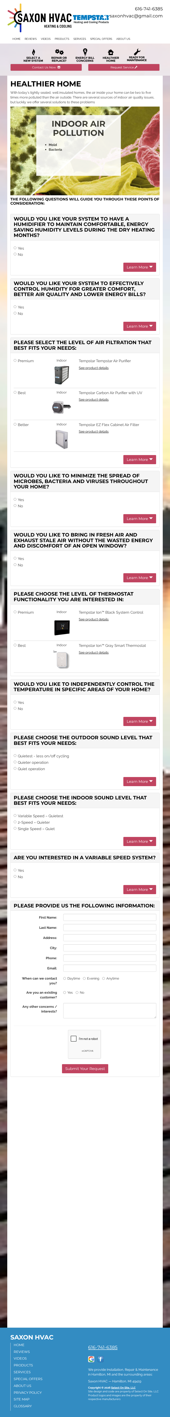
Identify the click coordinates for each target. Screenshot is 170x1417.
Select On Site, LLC (123, 1387)
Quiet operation (31, 769)
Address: (50, 938)
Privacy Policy (28, 1393)
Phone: (51, 958)
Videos (46, 38)
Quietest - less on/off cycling (43, 756)
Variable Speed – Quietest (40, 816)
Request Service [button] (122, 67)
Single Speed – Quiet (36, 829)
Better (23, 425)
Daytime (73, 978)
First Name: (48, 917)
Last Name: (48, 928)
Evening (93, 978)
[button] (85, 1068)
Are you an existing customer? (41, 995)
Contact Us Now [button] (44, 67)
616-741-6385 (103, 1347)
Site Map (21, 1399)
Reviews (31, 38)
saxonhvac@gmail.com (136, 15)
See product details (94, 368)
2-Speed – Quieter (34, 822)
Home (16, 38)
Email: (52, 968)
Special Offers (101, 38)
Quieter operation (33, 762)
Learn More (138, 267)
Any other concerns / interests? (39, 1009)
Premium (26, 361)
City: (53, 948)
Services (79, 38)
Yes (21, 248)
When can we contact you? (39, 980)
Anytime (112, 978)
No (20, 254)
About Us (123, 38)
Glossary (23, 1406)
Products (62, 38)
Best (22, 393)
